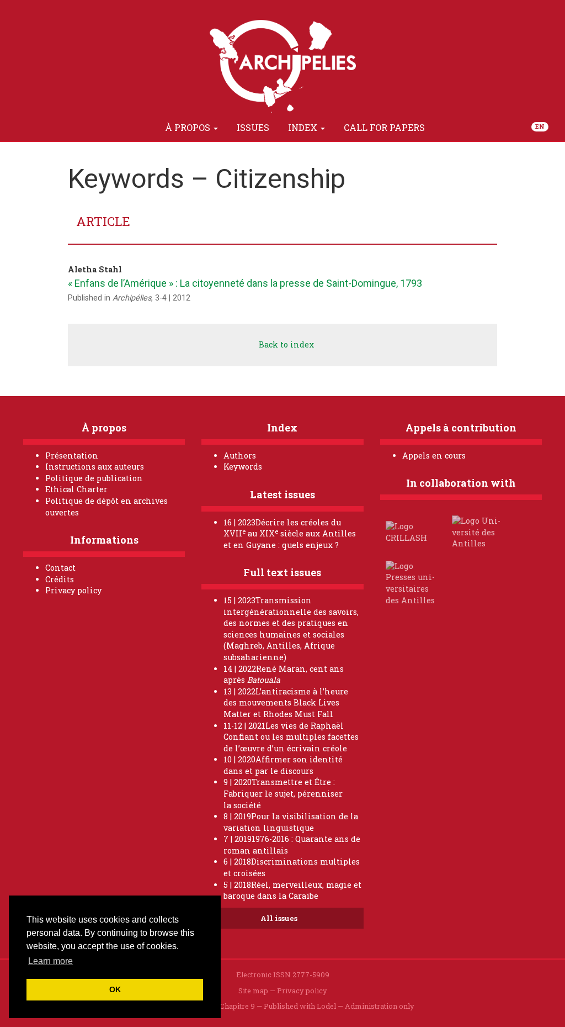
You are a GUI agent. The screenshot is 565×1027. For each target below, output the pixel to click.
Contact (60, 567)
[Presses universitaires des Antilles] (412, 582)
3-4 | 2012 (172, 298)
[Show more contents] (447, 127)
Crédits (59, 579)
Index (303, 127)
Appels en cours (434, 455)
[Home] (117, 127)
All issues (279, 918)
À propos (188, 127)
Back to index (285, 344)
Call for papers (384, 127)
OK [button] (115, 989)
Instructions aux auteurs (94, 466)
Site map (253, 991)
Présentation (71, 455)
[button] (142, 127)
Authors (239, 455)
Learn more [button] (50, 961)
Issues (253, 127)
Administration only (379, 1006)
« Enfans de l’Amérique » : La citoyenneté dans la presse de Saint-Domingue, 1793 (245, 283)
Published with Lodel (300, 1006)
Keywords (242, 466)
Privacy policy (73, 590)
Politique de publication (94, 478)
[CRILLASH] (412, 531)
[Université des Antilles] (478, 531)
